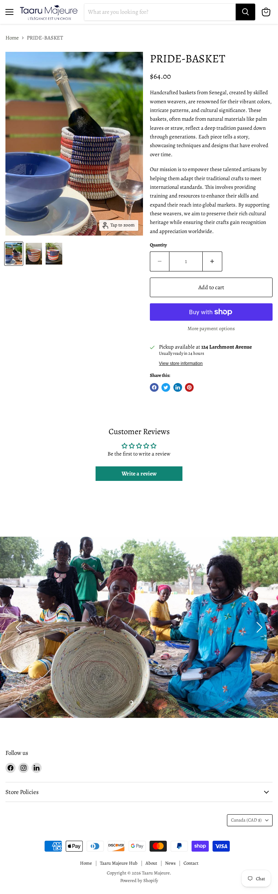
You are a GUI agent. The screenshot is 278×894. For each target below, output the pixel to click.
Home (12, 38)
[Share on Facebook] (154, 387)
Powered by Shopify (139, 880)
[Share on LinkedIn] (177, 387)
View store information (181, 363)
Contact (191, 863)
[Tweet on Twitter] (165, 387)
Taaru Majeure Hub (119, 863)
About (151, 863)
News (170, 863)
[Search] (245, 12)
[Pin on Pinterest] (189, 387)
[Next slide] (258, 627)
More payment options (211, 329)
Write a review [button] (139, 474)
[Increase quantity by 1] (212, 261)
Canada (246, 820)
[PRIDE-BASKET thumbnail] (14, 253)
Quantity (158, 245)
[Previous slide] (20, 627)
